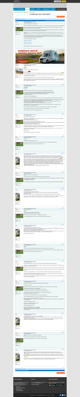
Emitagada (17, 64)
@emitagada (26, 87)
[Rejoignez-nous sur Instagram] (65, 395)
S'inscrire (64, 1)
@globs (25, 174)
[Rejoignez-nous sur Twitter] (63, 395)
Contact (53, 9)
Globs (16, 153)
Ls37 (16, 21)
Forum (27, 9)
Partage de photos (19, 389)
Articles (38, 9)
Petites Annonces (20, 9)
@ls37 (25, 155)
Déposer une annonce (61, 9)
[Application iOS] (52, 385)
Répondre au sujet (61, 16)
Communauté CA (46, 9)
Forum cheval (18, 386)
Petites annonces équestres (20, 387)
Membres (32, 9)
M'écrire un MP (19, 32)
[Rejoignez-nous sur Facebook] (60, 395)
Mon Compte (58, 1)
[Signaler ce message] (61, 83)
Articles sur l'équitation (19, 390)
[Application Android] (60, 385)
